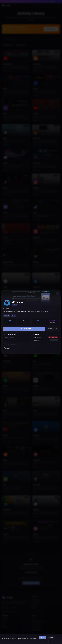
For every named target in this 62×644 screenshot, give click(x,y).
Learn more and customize (47, 641)
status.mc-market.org (10, 339)
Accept (42, 637)
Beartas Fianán (17, 639)
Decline (51, 637)
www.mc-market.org (9, 337)
